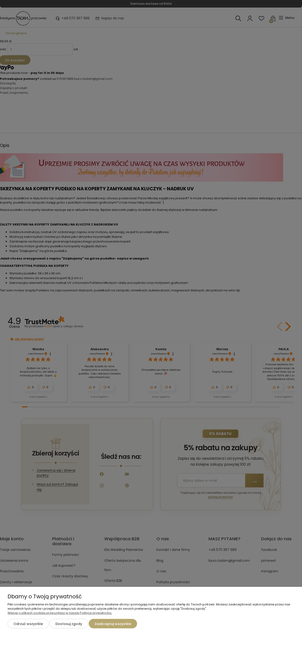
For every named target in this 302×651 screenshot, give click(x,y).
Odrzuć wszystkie (28, 623)
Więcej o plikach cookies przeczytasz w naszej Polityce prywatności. (60, 613)
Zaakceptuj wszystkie (113, 623)
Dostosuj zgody (68, 623)
